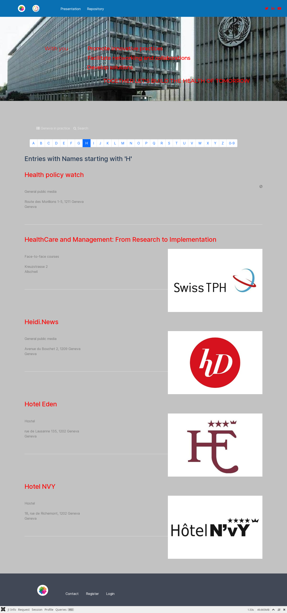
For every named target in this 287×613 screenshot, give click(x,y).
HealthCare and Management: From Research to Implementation (120, 239)
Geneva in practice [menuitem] (55, 128)
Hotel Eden (41, 404)
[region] (143, 59)
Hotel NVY (40, 486)
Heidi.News (41, 322)
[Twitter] (266, 8)
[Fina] (21, 8)
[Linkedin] (272, 8)
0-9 (232, 143)
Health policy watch (54, 174)
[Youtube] (279, 8)
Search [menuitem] (82, 128)
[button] (142, 98)
